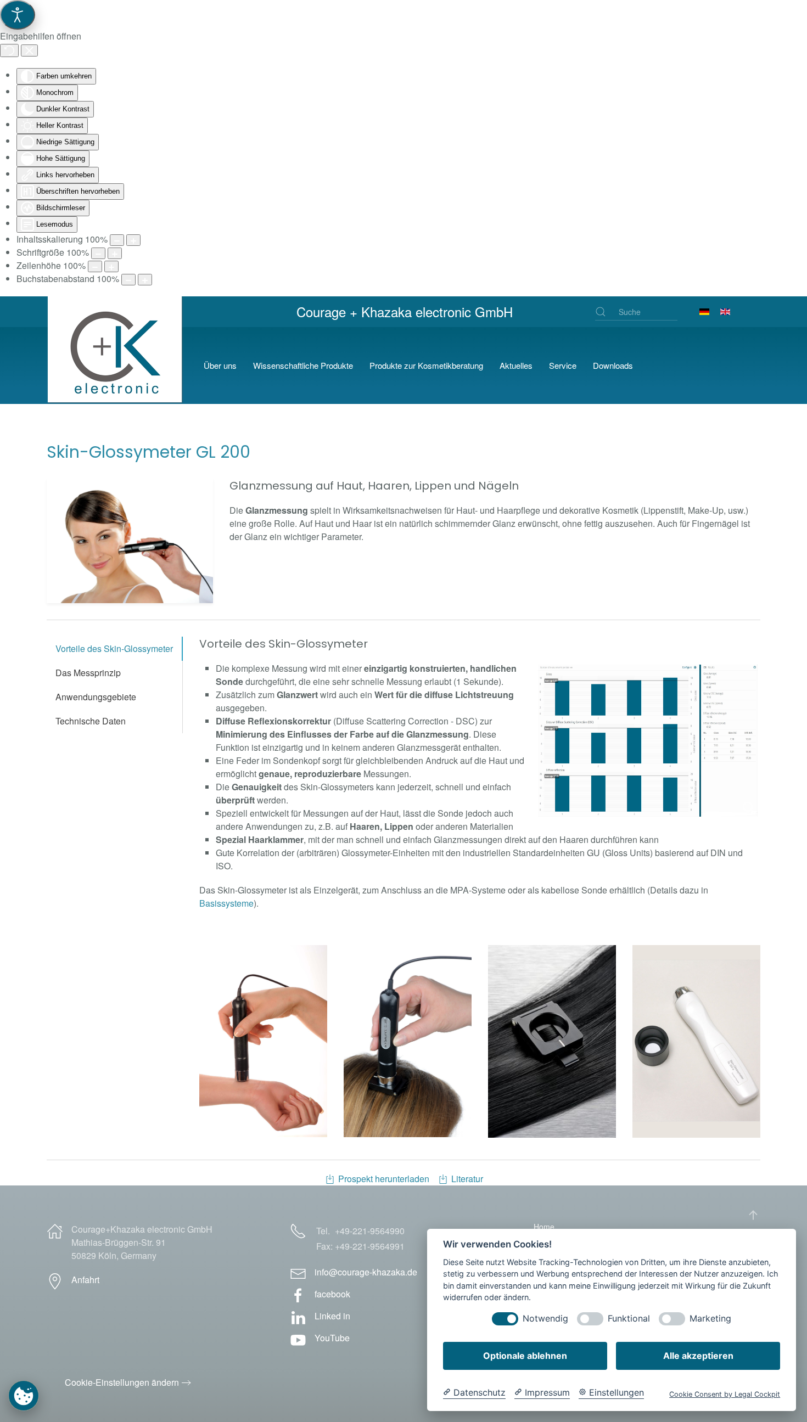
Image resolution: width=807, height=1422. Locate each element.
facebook (332, 1294)
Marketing (710, 1318)
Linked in (332, 1315)
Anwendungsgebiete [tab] (95, 696)
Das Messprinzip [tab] (88, 672)
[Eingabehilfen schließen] (29, 50)
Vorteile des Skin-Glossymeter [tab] (114, 648)
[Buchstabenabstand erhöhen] (145, 279)
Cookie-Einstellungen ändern (122, 1382)
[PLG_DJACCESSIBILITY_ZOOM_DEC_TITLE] (117, 240)
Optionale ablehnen (525, 1355)
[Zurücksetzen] (9, 50)
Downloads (613, 365)
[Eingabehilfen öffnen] (17, 15)
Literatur (467, 1178)
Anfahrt (85, 1279)
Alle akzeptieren (698, 1355)
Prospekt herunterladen (383, 1178)
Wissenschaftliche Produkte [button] (303, 365)
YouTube (332, 1337)
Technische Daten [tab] (90, 721)
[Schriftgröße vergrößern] (115, 253)
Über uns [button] (220, 365)
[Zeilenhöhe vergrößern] (111, 266)
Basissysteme (226, 903)
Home (544, 1226)
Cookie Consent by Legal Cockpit (724, 1394)
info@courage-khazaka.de (366, 1272)
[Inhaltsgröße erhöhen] (133, 240)
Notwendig (545, 1318)
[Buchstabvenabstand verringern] (128, 279)
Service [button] (562, 365)
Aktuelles (516, 365)
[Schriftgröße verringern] (98, 253)
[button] (130, 541)
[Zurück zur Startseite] (117, 365)
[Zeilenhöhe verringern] (95, 266)
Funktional (629, 1318)
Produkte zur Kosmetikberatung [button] (426, 365)
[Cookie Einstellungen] (23, 1395)
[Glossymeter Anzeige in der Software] (648, 741)
